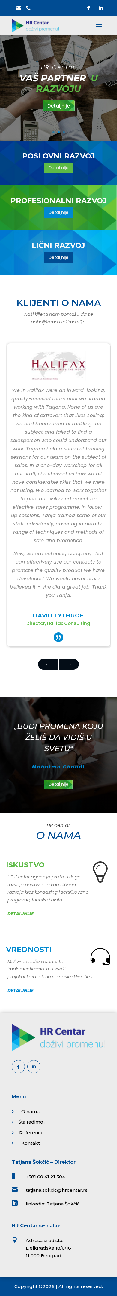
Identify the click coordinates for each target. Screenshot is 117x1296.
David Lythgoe (58, 615)
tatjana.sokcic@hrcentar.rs (57, 1190)
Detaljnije (58, 105)
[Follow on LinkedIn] (100, 8)
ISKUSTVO (25, 865)
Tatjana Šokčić (63, 1204)
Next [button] (48, 664)
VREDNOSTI (29, 949)
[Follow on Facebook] (88, 8)
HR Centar (58, 67)
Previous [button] (69, 664)
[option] (58, 494)
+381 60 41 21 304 (45, 1177)
